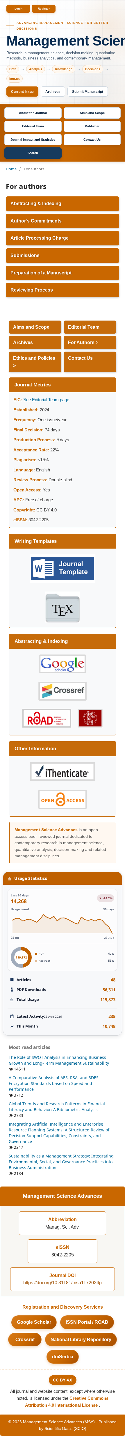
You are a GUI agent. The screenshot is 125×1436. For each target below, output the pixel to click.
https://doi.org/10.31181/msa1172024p (62, 1282)
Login (18, 8)
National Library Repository (81, 1339)
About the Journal (33, 113)
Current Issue (22, 91)
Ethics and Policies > (34, 362)
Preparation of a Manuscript (41, 272)
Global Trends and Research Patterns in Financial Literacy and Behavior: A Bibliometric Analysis (57, 1106)
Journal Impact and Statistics (32, 139)
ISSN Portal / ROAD (87, 1322)
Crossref (25, 1339)
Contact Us (92, 139)
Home (11, 168)
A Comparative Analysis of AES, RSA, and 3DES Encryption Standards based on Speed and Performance (54, 1083)
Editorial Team (33, 126)
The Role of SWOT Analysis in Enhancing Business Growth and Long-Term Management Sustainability (59, 1060)
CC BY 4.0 (62, 1380)
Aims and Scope (92, 113)
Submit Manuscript (87, 91)
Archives (52, 91)
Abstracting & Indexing (35, 203)
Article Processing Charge (39, 238)
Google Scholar (34, 1322)
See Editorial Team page (46, 399)
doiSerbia (62, 1356)
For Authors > (83, 342)
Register (44, 8)
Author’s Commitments (36, 220)
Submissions (25, 255)
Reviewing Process (31, 289)
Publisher (92, 126)
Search (33, 153)
